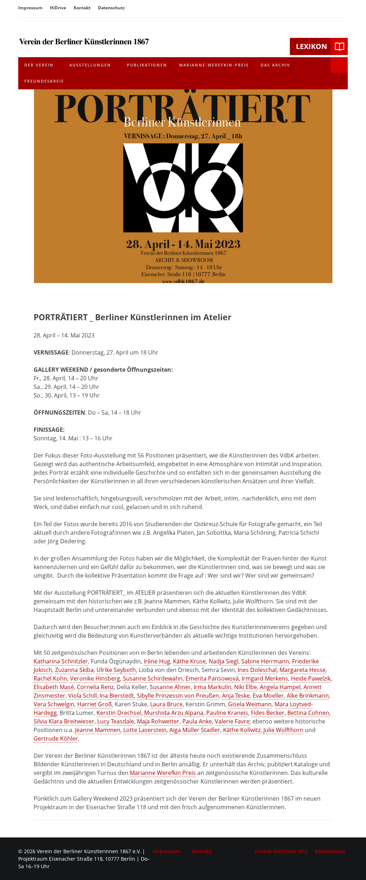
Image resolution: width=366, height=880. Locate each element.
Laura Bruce (166, 704)
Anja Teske (236, 695)
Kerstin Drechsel (119, 713)
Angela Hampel (280, 687)
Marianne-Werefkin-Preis (214, 65)
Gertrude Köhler (56, 738)
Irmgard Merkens (265, 678)
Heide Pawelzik (311, 678)
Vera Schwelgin (54, 704)
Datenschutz (111, 8)
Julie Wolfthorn (283, 730)
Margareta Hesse (303, 670)
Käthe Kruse (189, 661)
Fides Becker (268, 713)
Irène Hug (157, 661)
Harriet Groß (94, 704)
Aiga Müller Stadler (194, 730)
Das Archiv (275, 65)
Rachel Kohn (50, 678)
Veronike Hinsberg (95, 678)
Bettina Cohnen (308, 713)
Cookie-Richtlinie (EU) (281, 851)
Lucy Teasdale (115, 721)
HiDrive (58, 8)
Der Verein (39, 65)
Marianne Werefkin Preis (163, 773)
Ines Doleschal (257, 670)
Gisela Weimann (250, 704)
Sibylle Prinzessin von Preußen (178, 695)
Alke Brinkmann (308, 695)
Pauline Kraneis (227, 713)
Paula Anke (197, 721)
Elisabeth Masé (54, 687)
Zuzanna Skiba (74, 670)
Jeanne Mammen (97, 730)
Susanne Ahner (170, 687)
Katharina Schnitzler (61, 661)
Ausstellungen (90, 65)
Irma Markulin (212, 687)
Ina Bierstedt (117, 695)
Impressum (30, 8)
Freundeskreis (44, 81)
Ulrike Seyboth (116, 670)
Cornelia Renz (95, 687)
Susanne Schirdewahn (153, 678)
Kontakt (82, 8)
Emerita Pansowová (212, 678)
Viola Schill (82, 695)
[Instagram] (343, 8)
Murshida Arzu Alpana (173, 713)
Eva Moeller (268, 695)
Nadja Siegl (223, 661)
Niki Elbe (245, 687)
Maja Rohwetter (158, 721)
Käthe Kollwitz (242, 730)
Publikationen (147, 65)
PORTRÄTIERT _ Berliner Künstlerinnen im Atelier (132, 317)
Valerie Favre (232, 721)
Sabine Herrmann (265, 661)
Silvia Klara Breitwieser (64, 721)
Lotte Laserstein (145, 730)
